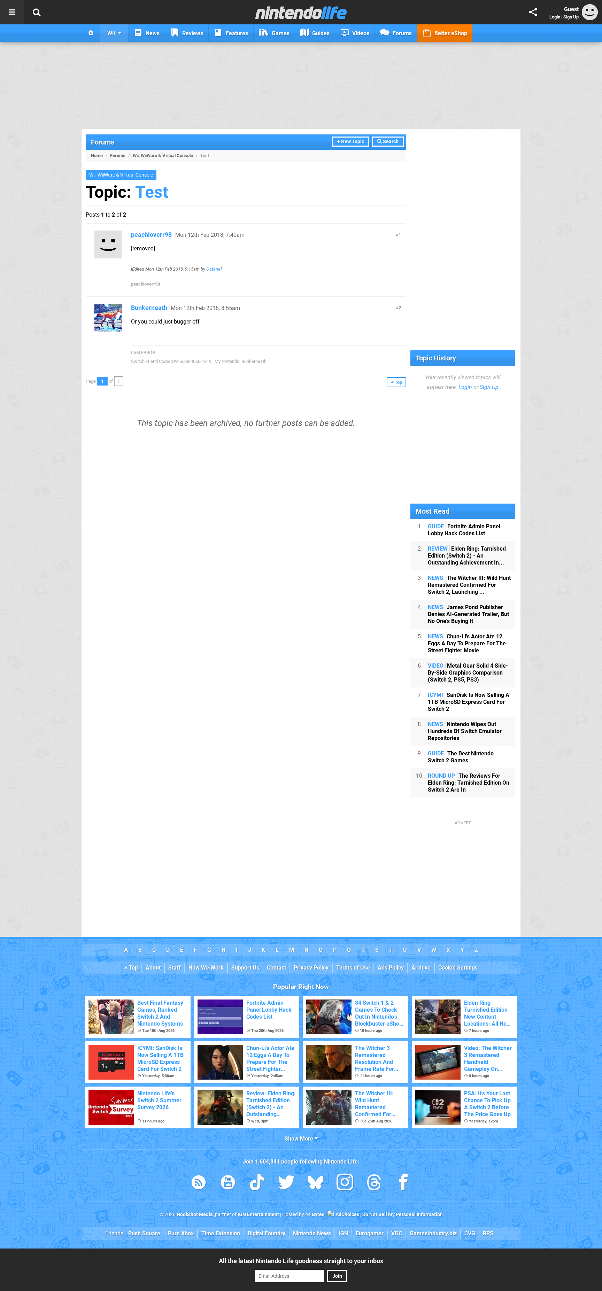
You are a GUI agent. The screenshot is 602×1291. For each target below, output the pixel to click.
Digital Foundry (266, 1233)
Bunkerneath (149, 307)
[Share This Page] (533, 12)
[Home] (91, 33)
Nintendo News (312, 1233)
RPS (488, 1233)
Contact (276, 967)
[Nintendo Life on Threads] (374, 1183)
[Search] (36, 12)
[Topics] (12, 12)
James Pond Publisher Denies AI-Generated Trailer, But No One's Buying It (468, 614)
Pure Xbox (181, 1233)
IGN (343, 1233)
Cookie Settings (458, 967)
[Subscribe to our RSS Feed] (198, 1183)
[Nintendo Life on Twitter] (286, 1183)
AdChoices (346, 1215)
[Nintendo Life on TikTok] (257, 1183)
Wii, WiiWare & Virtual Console (163, 155)
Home (97, 155)
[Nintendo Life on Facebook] (403, 1183)
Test (151, 192)
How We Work (206, 967)
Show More (300, 1138)
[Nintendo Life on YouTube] (228, 1183)
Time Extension (220, 1233)
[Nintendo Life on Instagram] (345, 1183)
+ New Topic (350, 142)
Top (133, 967)
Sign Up (571, 17)
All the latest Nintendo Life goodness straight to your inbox (301, 1261)
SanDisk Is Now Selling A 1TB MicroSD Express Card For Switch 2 (468, 702)
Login (554, 17)
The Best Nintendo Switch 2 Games (461, 757)
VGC (396, 1233)
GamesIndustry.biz (433, 1233)
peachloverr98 (151, 234)
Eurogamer (370, 1233)
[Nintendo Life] (301, 12)
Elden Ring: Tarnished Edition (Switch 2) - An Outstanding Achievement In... (467, 555)
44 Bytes (314, 1215)
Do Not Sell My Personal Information (402, 1215)
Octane (213, 269)
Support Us (245, 967)
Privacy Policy (311, 967)
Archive (421, 967)
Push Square (144, 1233)
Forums (102, 142)
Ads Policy (391, 967)
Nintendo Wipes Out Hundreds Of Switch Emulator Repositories (465, 731)
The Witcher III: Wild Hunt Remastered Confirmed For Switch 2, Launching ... (469, 585)
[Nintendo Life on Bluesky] (316, 1183)
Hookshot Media (195, 1215)
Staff (174, 967)
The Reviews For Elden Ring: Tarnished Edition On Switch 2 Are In (468, 782)
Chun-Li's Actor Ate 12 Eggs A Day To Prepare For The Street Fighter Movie (467, 643)
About (153, 967)
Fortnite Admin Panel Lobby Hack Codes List (464, 530)
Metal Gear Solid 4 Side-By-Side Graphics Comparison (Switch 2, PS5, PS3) (468, 672)
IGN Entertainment (258, 1215)
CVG (469, 1233)
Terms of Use (353, 967)
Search (390, 142)
